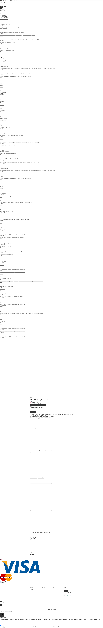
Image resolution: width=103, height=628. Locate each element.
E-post (30, 542)
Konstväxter (9, 35)
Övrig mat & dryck (12, 42)
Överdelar (27, 68)
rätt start (31, 397)
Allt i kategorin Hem (2, 56)
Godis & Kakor (2, 42)
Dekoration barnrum (9, 73)
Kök (0, 140)
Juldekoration (9, 202)
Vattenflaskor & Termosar (35, 60)
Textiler (1, 51)
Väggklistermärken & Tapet (29, 73)
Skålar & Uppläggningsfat (34, 132)
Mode (0, 93)
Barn (0, 57)
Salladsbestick (27, 132)
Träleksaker (23, 76)
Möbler (1, 43)
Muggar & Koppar (22, 132)
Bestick (1, 60)
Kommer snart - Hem (4, 17)
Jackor (3, 98)
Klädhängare (6, 32)
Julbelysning (5, 202)
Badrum (1, 22)
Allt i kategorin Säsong (3, 110)
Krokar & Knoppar (14, 32)
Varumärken (1, 111)
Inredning (1, 33)
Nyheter (1, 9)
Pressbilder (42, 591)
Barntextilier (2, 69)
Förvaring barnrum (19, 73)
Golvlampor (4, 27)
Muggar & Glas (20, 60)
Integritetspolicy (55, 589)
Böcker (1, 35)
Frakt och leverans (55, 591)
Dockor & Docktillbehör (6, 76)
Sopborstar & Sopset (13, 50)
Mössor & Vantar (21, 68)
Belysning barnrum (5, 73)
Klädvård (1, 36)
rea (0, 100)
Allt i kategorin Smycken (3, 92)
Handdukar (5, 24)
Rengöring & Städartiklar (4, 48)
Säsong (1, 101)
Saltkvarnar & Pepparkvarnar (27, 39)
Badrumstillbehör (2, 24)
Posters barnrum (23, 73)
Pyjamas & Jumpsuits (31, 68)
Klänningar (17, 68)
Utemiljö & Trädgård (40, 216)
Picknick (1, 55)
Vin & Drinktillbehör (38, 39)
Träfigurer (33, 35)
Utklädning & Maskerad (28, 76)
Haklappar (11, 60)
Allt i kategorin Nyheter (3, 15)
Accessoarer (2, 94)
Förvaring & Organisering (4, 30)
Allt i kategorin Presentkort (3, 305)
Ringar (1, 90)
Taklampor (12, 27)
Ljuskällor (7, 27)
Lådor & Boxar (18, 32)
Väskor (13, 196)
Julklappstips (15, 202)
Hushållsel (6, 39)
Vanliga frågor (43, 589)
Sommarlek (2, 77)
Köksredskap (16, 39)
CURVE (1, 98)
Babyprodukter (2, 61)
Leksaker (1, 74)
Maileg (18, 76)
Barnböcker (1, 76)
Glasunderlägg (18, 132)
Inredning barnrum (21, 219)
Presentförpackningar (25, 60)
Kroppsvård (8, 24)
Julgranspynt (12, 202)
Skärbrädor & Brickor (33, 39)
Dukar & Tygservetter (13, 132)
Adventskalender (2, 202)
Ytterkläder (53, 68)
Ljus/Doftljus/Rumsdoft (24, 202)
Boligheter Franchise (32, 591)
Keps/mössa (5, 196)
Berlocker (1, 83)
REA (12, 98)
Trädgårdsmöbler (4, 55)
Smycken (1, 220)
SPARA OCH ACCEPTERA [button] (3, 627)
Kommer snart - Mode (4, 19)
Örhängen (2, 191)
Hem (0, 21)
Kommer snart (2, 16)
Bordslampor (1, 27)
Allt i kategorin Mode (2, 99)
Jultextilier (18, 202)
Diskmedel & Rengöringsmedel (4, 50)
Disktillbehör (9, 50)
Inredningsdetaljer (4, 35)
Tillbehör (15, 27)
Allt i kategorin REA (2, 337)
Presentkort (22, 234)
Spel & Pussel (20, 76)
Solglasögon (45, 68)
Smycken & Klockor (41, 68)
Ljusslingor (10, 27)
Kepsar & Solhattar (13, 68)
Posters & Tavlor (26, 35)
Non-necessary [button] (2, 624)
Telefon (31, 545)
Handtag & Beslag (2, 32)
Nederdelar (24, 68)
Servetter (30, 132)
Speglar (31, 35)
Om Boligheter (31, 587)
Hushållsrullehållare (9, 39)
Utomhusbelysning (12, 55)
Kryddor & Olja (8, 42)
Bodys (3, 68)
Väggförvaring (22, 32)
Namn (30, 539)
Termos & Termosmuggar (45, 132)
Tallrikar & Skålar (30, 60)
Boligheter (3, 2)
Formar (4, 39)
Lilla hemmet (15, 76)
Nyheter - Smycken (3, 13)
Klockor (7, 35)
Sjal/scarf (8, 196)
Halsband (1, 85)
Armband (1, 81)
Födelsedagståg (14, 73)
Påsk (1, 108)
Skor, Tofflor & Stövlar (36, 68)
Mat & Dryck (2, 40)
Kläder (1, 197)
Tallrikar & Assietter (39, 132)
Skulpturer (29, 35)
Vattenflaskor (58, 132)
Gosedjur (10, 76)
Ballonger (1, 47)
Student (3, 47)
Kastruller (13, 39)
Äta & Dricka (2, 58)
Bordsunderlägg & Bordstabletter (6, 60)
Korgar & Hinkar (10, 32)
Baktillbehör (1, 39)
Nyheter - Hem (2, 10)
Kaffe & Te (5, 42)
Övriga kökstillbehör (20, 39)
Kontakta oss (43, 587)
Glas (16, 132)
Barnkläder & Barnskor (4, 66)
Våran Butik (31, 589)
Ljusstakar (28, 202)
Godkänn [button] (13, 612)
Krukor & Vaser (13, 35)
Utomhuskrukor (17, 55)
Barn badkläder (2, 65)
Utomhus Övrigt (8, 55)
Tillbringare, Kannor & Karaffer (52, 132)
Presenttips (1, 112)
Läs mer (11, 612)
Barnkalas (1, 73)
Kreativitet (12, 76)
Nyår (1, 106)
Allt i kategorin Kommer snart (3, 124)
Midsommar (2, 105)
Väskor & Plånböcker (49, 68)
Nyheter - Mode (3, 116)
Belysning (1, 25)
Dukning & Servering (3, 28)
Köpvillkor (54, 587)
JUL (0, 102)
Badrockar (1, 68)
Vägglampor (17, 27)
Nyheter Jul (30, 202)
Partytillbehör (2, 148)
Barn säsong (2, 63)
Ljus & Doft (16, 35)
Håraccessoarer (9, 68)
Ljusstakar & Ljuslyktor (21, 35)
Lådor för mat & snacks (16, 60)
